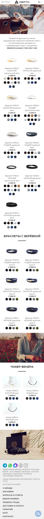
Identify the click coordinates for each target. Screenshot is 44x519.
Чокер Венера (22, 366)
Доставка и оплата (13, 506)
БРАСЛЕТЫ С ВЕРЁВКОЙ (22, 236)
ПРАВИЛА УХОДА (11, 502)
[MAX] (15, 466)
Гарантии (8, 509)
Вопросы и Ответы (13, 495)
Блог (5, 513)
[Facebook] (20, 466)
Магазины (8, 492)
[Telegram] (5, 466)
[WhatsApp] (10, 465)
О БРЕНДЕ (7, 488)
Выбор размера (11, 499)
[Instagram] (25, 466)
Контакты (8, 516)
